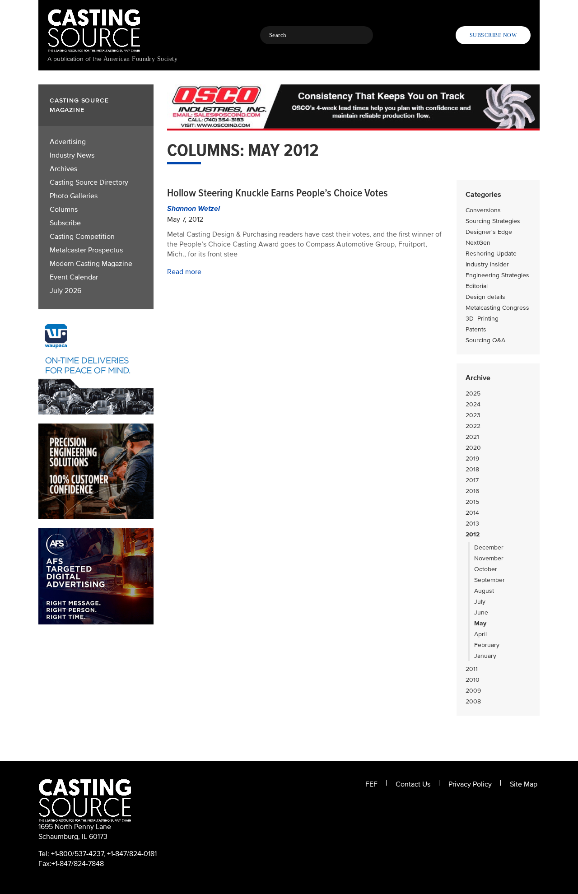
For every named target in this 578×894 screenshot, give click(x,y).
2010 (473, 680)
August (484, 591)
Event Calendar (74, 277)
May (480, 623)
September (489, 580)
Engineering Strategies (497, 275)
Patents (476, 329)
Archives (63, 168)
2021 (472, 437)
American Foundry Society (140, 59)
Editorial (477, 286)
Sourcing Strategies (493, 221)
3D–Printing (482, 318)
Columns (64, 209)
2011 (472, 669)
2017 (472, 480)
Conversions (483, 210)
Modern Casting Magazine (91, 263)
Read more (184, 271)
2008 (473, 701)
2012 (473, 534)
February (486, 645)
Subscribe (65, 223)
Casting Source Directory (89, 182)
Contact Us (413, 784)
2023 (473, 415)
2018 (472, 469)
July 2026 (65, 290)
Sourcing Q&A (485, 340)
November (488, 558)
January (485, 656)
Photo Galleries (74, 195)
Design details (485, 297)
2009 (473, 690)
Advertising (68, 141)
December (488, 547)
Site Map (523, 784)
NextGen (478, 243)
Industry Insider (487, 264)
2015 (472, 502)
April (480, 634)
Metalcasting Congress (497, 308)
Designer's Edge (489, 232)
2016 (472, 491)
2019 (472, 458)
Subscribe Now (493, 35)
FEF (371, 784)
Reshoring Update (491, 253)
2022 (473, 426)
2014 (472, 513)
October (485, 569)
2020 (473, 448)
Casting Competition (82, 236)
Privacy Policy (470, 784)
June (481, 612)
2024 (473, 404)
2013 (472, 523)
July (479, 601)
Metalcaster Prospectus (86, 250)
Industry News (72, 155)
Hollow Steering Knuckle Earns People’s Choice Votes (277, 193)
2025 (473, 393)
